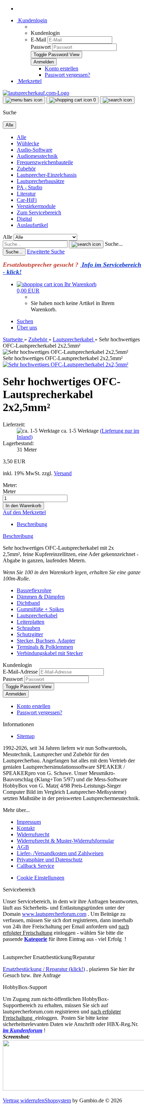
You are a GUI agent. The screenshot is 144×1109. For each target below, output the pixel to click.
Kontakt (26, 828)
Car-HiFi (27, 200)
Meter (9, 491)
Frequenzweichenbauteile (45, 162)
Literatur (26, 194)
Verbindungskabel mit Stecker (50, 653)
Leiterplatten (30, 622)
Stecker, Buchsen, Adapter (46, 641)
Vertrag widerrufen (23, 1100)
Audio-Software (34, 150)
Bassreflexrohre (34, 590)
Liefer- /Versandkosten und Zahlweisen (60, 853)
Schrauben (28, 628)
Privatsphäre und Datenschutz (49, 860)
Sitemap (26, 736)
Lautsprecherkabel (37, 615)
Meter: (10, 485)
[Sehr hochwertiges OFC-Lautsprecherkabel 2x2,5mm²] (65, 364)
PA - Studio (29, 187)
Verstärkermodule (36, 206)
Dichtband (28, 603)
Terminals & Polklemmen (45, 647)
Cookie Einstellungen (40, 878)
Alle (21, 137)
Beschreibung (32, 524)
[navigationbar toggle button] (24, 100)
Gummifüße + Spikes (40, 609)
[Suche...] (86, 244)
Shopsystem (57, 1100)
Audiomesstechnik (37, 156)
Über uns (27, 328)
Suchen (25, 321)
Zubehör (26, 169)
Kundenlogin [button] (32, 20)
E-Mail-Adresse (20, 672)
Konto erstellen (61, 68)
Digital (24, 219)
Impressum (29, 822)
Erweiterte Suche (46, 252)
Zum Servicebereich (39, 212)
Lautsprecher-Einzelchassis (47, 175)
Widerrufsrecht (33, 834)
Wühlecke (28, 143)
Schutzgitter (30, 634)
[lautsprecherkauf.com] (36, 93)
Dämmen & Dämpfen (41, 597)
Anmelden (16, 694)
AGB (23, 847)
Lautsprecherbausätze (40, 181)
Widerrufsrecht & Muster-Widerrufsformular (65, 841)
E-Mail (38, 40)
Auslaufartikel (32, 225)
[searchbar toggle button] (117, 100)
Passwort (41, 47)
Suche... (114, 244)
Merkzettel (29, 81)
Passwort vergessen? (67, 75)
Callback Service (35, 866)
